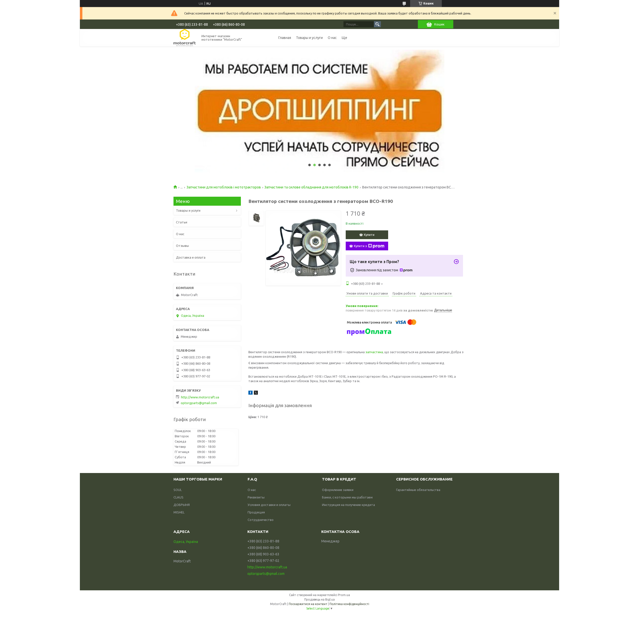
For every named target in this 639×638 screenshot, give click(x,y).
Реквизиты (256, 497)
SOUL (177, 489)
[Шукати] (377, 24)
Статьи (181, 222)
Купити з (360, 246)
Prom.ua (344, 595)
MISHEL (178, 512)
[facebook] (250, 393)
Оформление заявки (337, 489)
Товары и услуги (309, 38)
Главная (284, 38)
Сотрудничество (261, 519)
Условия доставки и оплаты (269, 504)
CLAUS (178, 497)
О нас (332, 38)
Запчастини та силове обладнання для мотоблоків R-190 (311, 187)
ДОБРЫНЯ (181, 504)
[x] (256, 393)
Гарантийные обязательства (418, 489)
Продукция (256, 512)
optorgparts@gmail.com (199, 403)
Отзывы (182, 245)
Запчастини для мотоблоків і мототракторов (223, 187)
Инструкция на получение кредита (348, 504)
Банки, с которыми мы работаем (347, 497)
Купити (369, 234)
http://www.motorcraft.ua (200, 397)
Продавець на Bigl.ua (319, 599)
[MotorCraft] (184, 37)
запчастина (374, 352)
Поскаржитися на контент (308, 604)
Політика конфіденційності (349, 604)
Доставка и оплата (190, 257)
